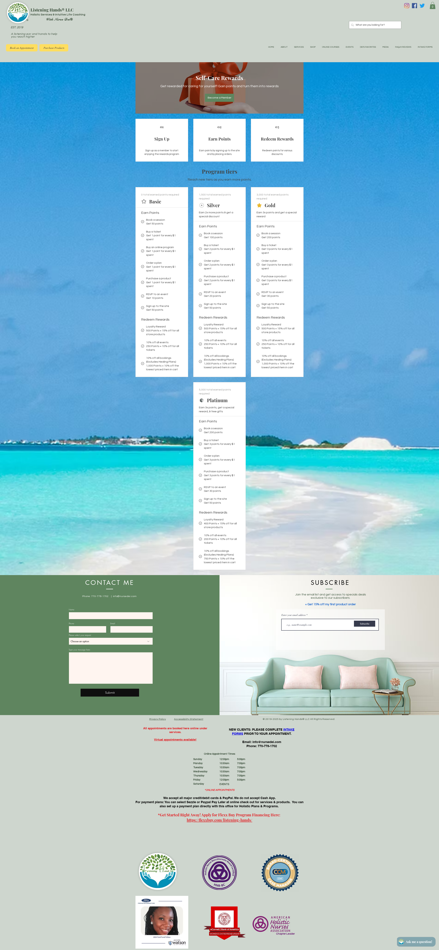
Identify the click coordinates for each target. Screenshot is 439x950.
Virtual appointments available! (175, 739)
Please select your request (80, 635)
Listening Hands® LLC (52, 10)
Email (112, 624)
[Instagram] (406, 5)
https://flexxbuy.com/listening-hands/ (219, 820)
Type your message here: (80, 650)
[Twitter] (422, 5)
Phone (71, 624)
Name (71, 610)
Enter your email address (293, 615)
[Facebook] (414, 5)
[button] (433, 5)
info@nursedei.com (125, 596)
